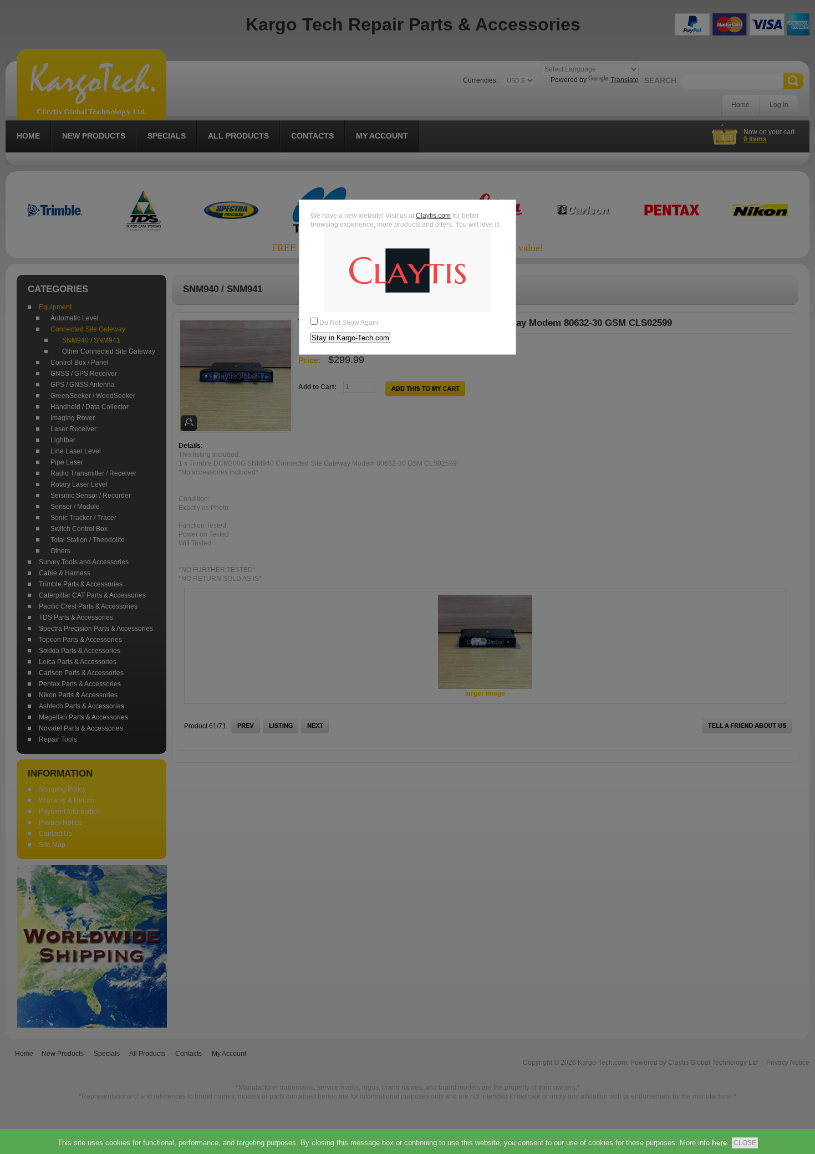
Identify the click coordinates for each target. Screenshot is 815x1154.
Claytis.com (433, 215)
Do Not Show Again (348, 322)
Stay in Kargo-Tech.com (350, 338)
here (719, 1142)
